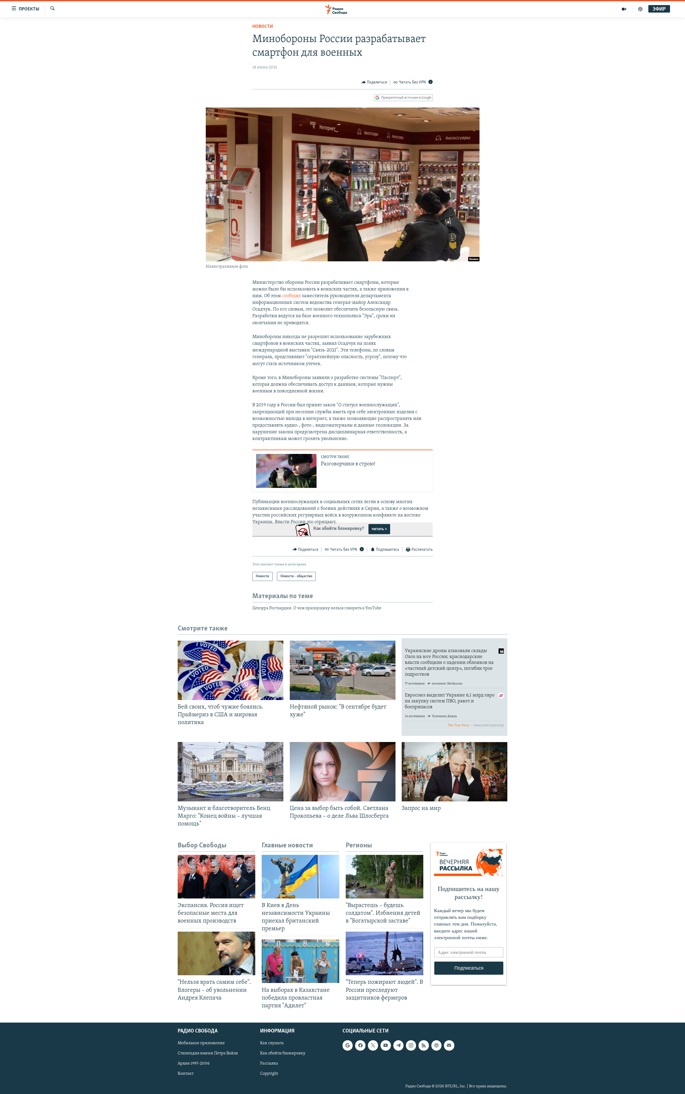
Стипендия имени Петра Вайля (208, 1053)
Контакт (185, 1074)
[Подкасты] (436, 1045)
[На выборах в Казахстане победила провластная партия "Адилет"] (300, 961)
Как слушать (272, 1043)
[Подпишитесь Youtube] (385, 1045)
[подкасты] (640, 9)
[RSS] (423, 1045)
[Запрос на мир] (454, 771)
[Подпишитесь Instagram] (411, 1045)
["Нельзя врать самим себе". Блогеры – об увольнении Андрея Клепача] (216, 953)
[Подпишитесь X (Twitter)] (373, 1045)
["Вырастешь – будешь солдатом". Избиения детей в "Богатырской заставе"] (384, 876)
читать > (379, 529)
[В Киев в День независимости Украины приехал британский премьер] (300, 876)
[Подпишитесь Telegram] (398, 1045)
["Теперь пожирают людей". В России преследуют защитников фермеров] (384, 953)
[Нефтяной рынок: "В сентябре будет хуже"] (342, 670)
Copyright (269, 1074)
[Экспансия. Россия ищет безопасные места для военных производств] (216, 876)
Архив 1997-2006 (194, 1063)
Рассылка (269, 1063)
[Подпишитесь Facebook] (360, 1045)
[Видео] (624, 9)
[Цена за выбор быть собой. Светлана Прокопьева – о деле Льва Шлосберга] (342, 771)
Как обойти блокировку (282, 1053)
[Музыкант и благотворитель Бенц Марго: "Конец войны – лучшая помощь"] (230, 771)
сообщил (291, 296)
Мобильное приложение (201, 1043)
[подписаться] (449, 1045)
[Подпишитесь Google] (347, 1045)
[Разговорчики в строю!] (286, 471)
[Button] (374, 82)
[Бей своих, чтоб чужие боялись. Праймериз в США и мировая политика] (230, 670)
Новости (262, 26)
